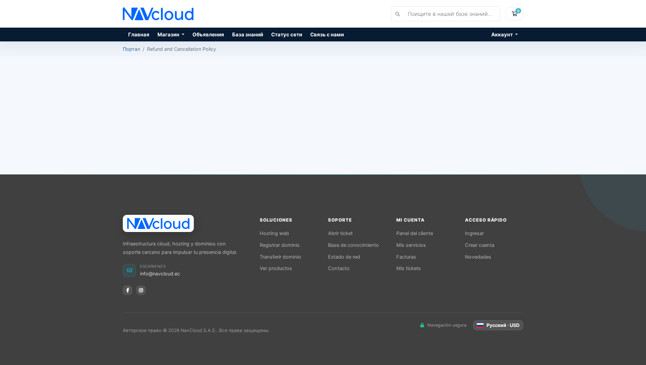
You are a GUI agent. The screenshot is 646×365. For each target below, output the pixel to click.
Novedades (478, 257)
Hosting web (274, 233)
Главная (138, 34)
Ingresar (474, 233)
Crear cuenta (479, 245)
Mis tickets (408, 268)
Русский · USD (502, 325)
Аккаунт (502, 34)
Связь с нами (327, 34)
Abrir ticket (340, 233)
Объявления (208, 34)
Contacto (339, 268)
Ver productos (276, 268)
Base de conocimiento (353, 245)
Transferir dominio (280, 257)
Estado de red (344, 257)
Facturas (406, 257)
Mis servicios (411, 245)
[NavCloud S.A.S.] (158, 223)
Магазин (168, 34)
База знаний (247, 34)
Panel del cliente (414, 233)
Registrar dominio (280, 245)
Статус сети (286, 34)
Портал (131, 49)
